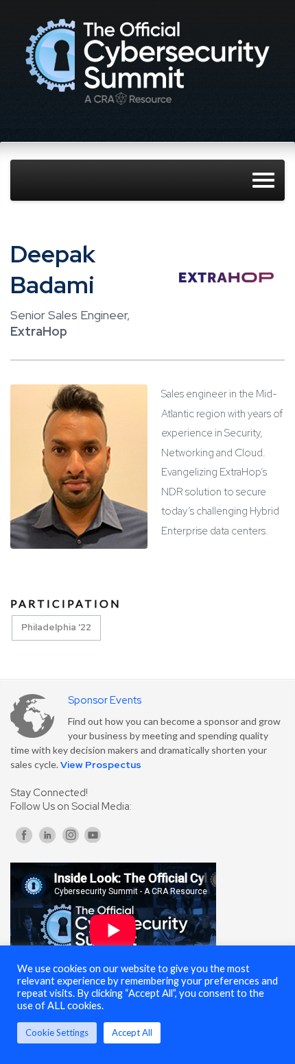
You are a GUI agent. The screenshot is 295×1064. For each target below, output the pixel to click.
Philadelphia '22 (56, 627)
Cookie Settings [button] (56, 1032)
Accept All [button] (132, 1032)
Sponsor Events (104, 700)
